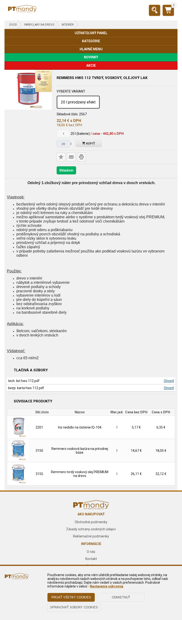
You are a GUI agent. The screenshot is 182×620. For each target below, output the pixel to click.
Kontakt (91, 559)
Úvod (13, 24)
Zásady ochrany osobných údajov (91, 529)
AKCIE (91, 65)
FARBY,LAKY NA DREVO (39, 24)
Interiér (68, 24)
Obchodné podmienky (91, 522)
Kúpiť (90, 143)
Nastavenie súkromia (106, 586)
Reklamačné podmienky (91, 536)
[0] (168, 12)
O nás (91, 552)
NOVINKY (91, 57)
